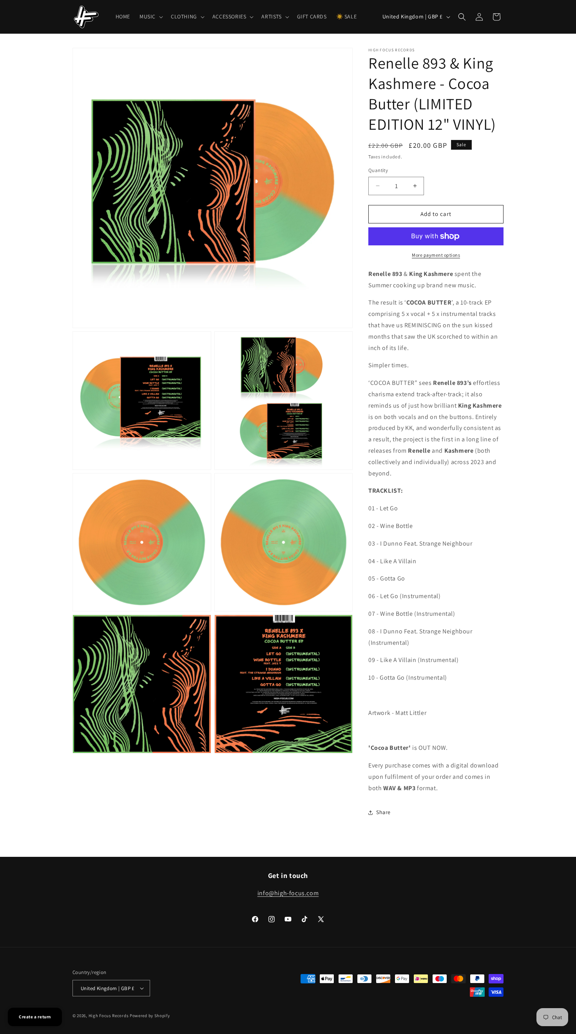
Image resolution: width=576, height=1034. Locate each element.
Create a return (35, 1016)
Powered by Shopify (150, 1015)
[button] (150, 16)
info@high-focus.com (288, 893)
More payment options (436, 255)
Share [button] (383, 812)
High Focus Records (109, 1015)
